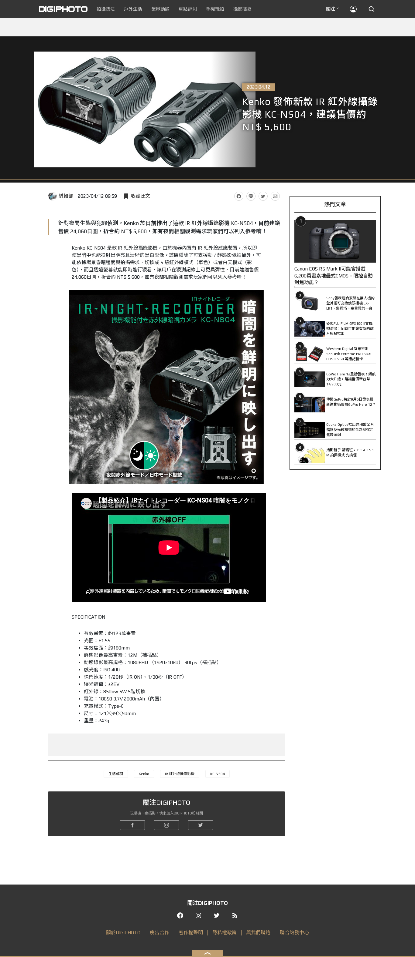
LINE (251, 196)
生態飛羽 (115, 774)
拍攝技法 (106, 9)
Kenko (144, 774)
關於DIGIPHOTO (123, 932)
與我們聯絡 (258, 932)
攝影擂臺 (242, 9)
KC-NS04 (217, 774)
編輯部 (66, 196)
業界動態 (160, 9)
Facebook (238, 196)
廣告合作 (159, 932)
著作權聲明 (191, 932)
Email (275, 196)
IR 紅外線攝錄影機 (179, 774)
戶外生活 (133, 9)
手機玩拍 (215, 9)
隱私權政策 (224, 932)
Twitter (263, 196)
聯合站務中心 (294, 932)
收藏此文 (140, 196)
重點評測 (188, 9)
